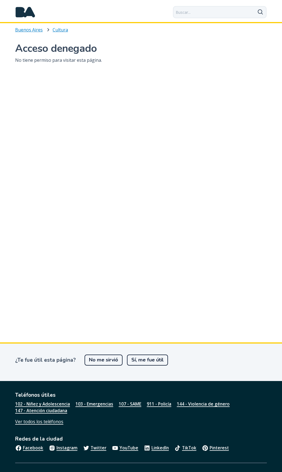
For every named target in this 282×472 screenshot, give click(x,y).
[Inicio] (25, 12)
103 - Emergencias (94, 404)
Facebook (33, 448)
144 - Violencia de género (203, 404)
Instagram (66, 448)
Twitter (98, 448)
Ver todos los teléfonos (39, 422)
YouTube (129, 448)
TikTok (189, 448)
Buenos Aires (29, 30)
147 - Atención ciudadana (41, 410)
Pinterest (219, 448)
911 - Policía (159, 404)
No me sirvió (103, 359)
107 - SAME (130, 404)
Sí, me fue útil (147, 359)
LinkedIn (160, 448)
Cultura (60, 30)
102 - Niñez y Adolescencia (42, 404)
